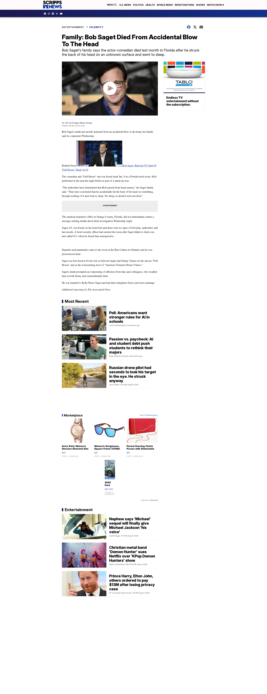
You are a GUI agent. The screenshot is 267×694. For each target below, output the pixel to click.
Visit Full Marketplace (149, 415)
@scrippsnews (62, 14)
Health (150, 4)
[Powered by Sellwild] (154, 500)
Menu (110, 5)
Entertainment (73, 27)
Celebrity (96, 27)
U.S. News (125, 4)
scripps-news (53, 14)
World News (165, 4)
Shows (200, 4)
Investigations (184, 4)
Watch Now (214, 4)
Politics (138, 4)
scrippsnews (45, 14)
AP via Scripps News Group (78, 123)
